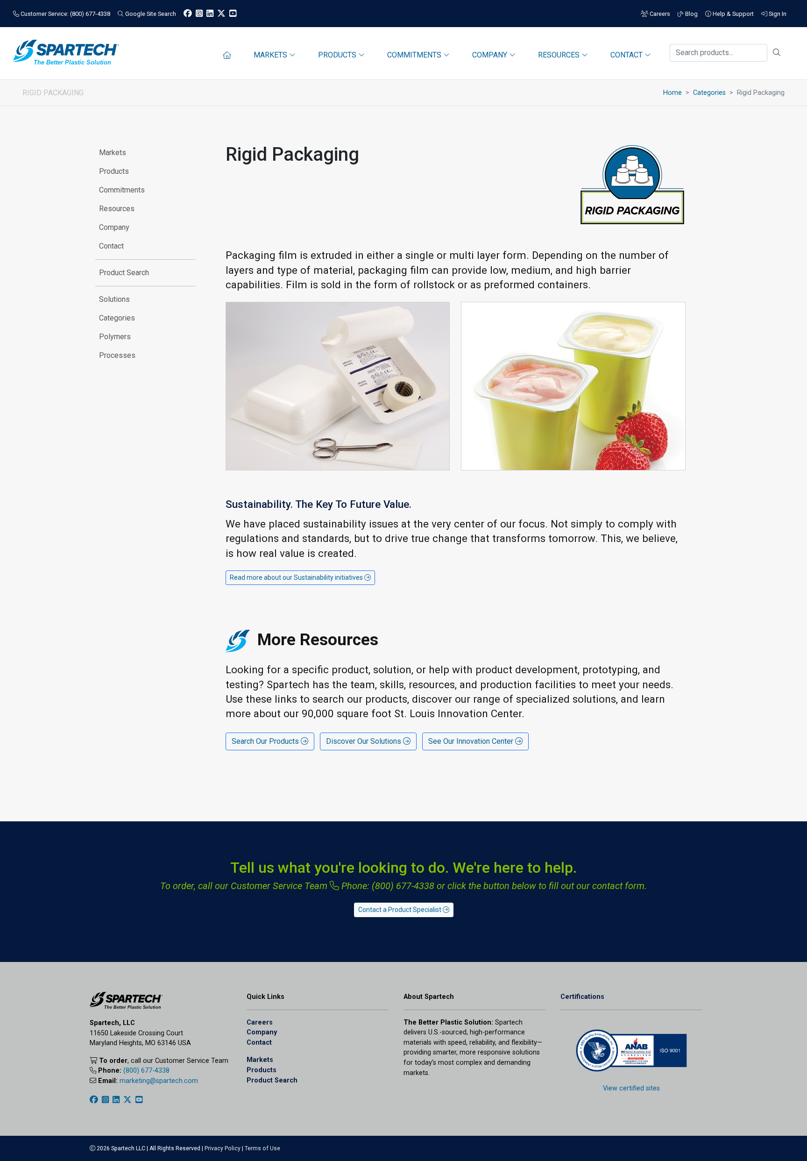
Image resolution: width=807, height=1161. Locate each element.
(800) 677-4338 (146, 1071)
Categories (709, 93)
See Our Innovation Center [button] (471, 741)
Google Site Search (150, 13)
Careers (659, 13)
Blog (691, 13)
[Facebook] (188, 13)
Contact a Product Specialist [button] (400, 909)
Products (114, 171)
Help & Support (732, 13)
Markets (112, 152)
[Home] (227, 55)
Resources (116, 208)
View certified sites (631, 1088)
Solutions (114, 299)
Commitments (122, 189)
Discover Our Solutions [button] (364, 741)
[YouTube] (232, 13)
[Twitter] (221, 13)
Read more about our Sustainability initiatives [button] (297, 577)
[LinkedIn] (209, 13)
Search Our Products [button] (266, 741)
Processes (117, 355)
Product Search (124, 272)
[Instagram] (199, 13)
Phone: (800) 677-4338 (386, 885)
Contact (111, 246)
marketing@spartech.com (159, 1081)
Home (672, 93)
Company (114, 227)
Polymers (115, 336)
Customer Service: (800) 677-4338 (64, 13)
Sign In (776, 13)
